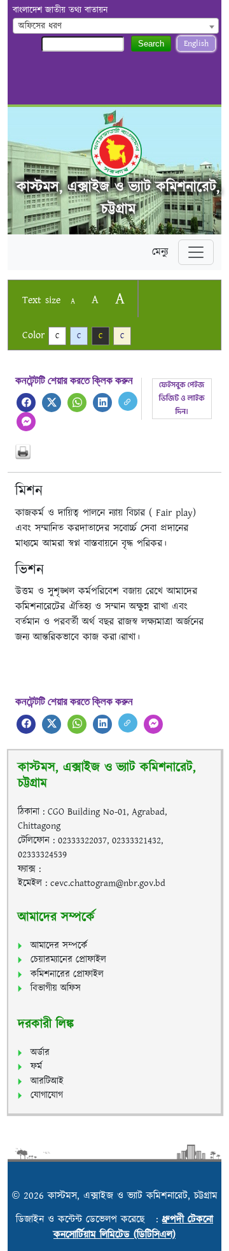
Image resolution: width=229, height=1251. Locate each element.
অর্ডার (40, 1052)
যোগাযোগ (47, 1095)
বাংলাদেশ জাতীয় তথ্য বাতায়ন (60, 10)
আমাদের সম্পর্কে (59, 945)
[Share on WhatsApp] (77, 402)
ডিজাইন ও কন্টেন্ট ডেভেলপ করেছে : (89, 1219)
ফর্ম (36, 1066)
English (196, 44)
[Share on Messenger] (26, 421)
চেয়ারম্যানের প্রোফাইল (68, 959)
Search (151, 43)
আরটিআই (47, 1081)
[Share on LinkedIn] (102, 402)
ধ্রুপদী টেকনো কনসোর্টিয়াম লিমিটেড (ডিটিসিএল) (133, 1227)
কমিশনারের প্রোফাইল (67, 974)
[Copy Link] (127, 401)
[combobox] (116, 26)
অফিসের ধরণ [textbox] (40, 26)
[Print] (114, 451)
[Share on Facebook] (26, 402)
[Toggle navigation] (196, 252)
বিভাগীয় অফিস (56, 988)
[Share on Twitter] (51, 402)
